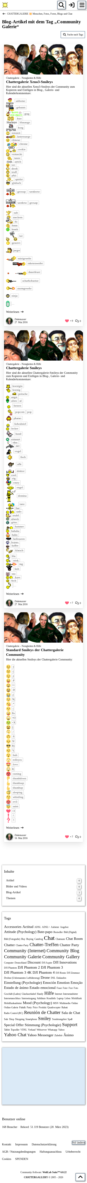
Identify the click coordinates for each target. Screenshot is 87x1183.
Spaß (70, 1019)
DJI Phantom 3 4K (18, 972)
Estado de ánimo (16, 988)
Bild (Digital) (70, 932)
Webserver (42, 1029)
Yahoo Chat (15, 1034)
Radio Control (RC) (13, 1013)
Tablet (7, 1029)
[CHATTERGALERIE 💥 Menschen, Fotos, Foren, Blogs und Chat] (5, 5)
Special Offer (14, 1025)
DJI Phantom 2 (29, 967)
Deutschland (21, 962)
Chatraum (60, 939)
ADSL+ (46, 927)
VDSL (23, 1029)
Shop (11, 1019)
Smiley (44, 1018)
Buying (29, 939)
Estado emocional (43, 988)
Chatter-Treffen (44, 944)
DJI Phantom (10, 967)
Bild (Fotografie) (12, 939)
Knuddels (51, 998)
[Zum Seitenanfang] (80, 1177)
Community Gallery (61, 956)
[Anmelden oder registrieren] (72, 5)
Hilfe (49, 993)
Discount (34, 962)
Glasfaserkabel (29, 993)
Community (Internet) (25, 950)
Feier (65, 988)
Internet (58, 993)
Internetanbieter (70, 993)
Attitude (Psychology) (20, 932)
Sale (6, 1019)
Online (74, 1003)
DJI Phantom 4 (44, 972)
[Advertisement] (43, 853)
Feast (59, 988)
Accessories (12, 927)
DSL (53, 977)
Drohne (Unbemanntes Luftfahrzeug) (22, 977)
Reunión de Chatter (42, 1012)
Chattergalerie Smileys (24, 368)
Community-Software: (43, 1172)
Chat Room (74, 939)
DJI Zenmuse (73, 972)
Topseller (15, 1029)
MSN (55, 1003)
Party (29, 1007)
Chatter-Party (22, 945)
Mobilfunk (76, 998)
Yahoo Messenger (40, 1035)
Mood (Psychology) (37, 1003)
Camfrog (38, 939)
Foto (76, 988)
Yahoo (61, 1029)
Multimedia (64, 1003)
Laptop (60, 998)
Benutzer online (13, 1119)
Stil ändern (78, 1142)
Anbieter (55, 927)
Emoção (77, 983)
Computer (9, 962)
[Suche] (61, 5)
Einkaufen (61, 977)
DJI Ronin (61, 972)
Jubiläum (41, 998)
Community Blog (63, 950)
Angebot (64, 927)
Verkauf (32, 1029)
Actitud (27, 927)
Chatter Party (69, 945)
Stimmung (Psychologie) (43, 1025)
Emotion (63, 983)
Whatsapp (52, 1029)
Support (69, 1024)
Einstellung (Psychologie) (23, 983)
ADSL (37, 927)
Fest (71, 988)
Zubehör (58, 1035)
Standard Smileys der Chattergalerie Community (35, 652)
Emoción (49, 983)
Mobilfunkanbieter (13, 1003)
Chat (49, 938)
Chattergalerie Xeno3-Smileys (29, 82)
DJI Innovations (65, 962)
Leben (67, 998)
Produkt (42, 1007)
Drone (45, 977)
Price (35, 1007)
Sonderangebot (59, 1019)
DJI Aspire (47, 962)
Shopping (19, 1019)
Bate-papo (44, 932)
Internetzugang (29, 998)
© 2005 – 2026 (43, 1177)
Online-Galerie (11, 1007)
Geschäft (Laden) (12, 993)
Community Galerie (22, 956)
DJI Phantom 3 (52, 967)
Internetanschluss (12, 998)
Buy (23, 939)
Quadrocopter (53, 1007)
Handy (40, 993)
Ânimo (69, 1035)
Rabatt (65, 1007)
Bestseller (58, 932)
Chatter (9, 945)
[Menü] (82, 5)
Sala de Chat (71, 1013)
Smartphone (31, 1019)
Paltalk (22, 1007)
